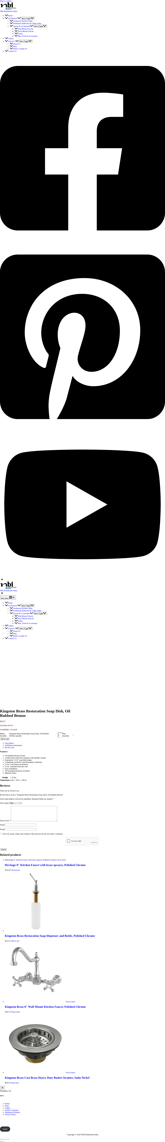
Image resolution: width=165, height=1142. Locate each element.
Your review (5, 821)
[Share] (6, 1139)
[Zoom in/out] (1, 1139)
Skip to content (5, 1)
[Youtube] (82, 577)
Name (2, 825)
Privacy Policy (10, 1114)
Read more (16, 870)
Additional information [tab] (13, 745)
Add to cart (5, 739)
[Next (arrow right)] (3, 1141)
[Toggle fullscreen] (3, 1139)
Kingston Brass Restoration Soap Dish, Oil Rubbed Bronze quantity (29, 735)
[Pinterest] (82, 430)
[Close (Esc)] (8, 1139)
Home (7, 1104)
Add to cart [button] (15, 941)
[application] (19, 18)
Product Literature (12, 1110)
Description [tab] (9, 743)
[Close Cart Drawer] (2, 1088)
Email (2, 829)
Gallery (8, 1108)
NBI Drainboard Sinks (8, 11)
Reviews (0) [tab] (9, 747)
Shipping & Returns (12, 1112)
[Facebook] (82, 242)
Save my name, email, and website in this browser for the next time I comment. (33, 834)
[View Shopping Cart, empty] (82, 579)
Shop (7, 1106)
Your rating (5, 803)
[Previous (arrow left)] (1, 1141)
